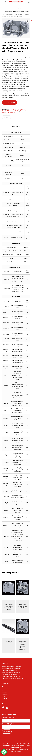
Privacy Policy (7, 744)
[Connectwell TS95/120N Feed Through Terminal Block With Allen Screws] (8, 587)
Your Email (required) (8, 724)
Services (4, 694)
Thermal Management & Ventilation (12, 678)
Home (3, 9)
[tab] (16, 127)
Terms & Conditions (17, 744)
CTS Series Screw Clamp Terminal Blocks (14, 11)
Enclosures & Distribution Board (11, 668)
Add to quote (9, 102)
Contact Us (5, 698)
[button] (2, 2)
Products (9, 9)
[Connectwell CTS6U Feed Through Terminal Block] (22, 587)
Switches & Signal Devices (9, 674)
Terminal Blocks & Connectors (21, 9)
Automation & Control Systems (11, 672)
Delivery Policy (15, 745)
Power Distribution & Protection (11, 676)
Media (3, 696)
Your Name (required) (8, 717)
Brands (4, 690)
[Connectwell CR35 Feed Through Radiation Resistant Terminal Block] (22, 626)
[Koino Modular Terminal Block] (8, 626)
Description (16, 126)
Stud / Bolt (16, 111)
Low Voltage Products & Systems (11, 666)
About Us (4, 688)
